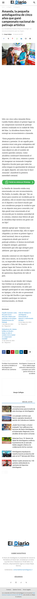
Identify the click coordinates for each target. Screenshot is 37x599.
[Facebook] (4, 38)
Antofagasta (16, 7)
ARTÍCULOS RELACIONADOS (11, 402)
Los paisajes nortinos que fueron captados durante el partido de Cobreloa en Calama (23, 418)
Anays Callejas (8, 34)
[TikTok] (21, 583)
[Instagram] (16, 582)
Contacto (8, 589)
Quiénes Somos (17, 589)
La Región (9, 7)
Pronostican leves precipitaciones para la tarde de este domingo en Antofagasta (23, 409)
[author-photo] (18, 390)
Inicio (3, 7)
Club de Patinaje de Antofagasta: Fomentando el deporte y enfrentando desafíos (25, 316)
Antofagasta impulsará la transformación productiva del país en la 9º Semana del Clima (23, 454)
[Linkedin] (21, 38)
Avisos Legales (27, 589)
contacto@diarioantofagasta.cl (22, 570)
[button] (3, 2)
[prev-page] (3, 472)
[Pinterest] (12, 38)
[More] (30, 38)
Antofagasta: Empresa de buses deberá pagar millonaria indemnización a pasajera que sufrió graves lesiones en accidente (27, 368)
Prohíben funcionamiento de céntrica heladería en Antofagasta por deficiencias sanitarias (10, 366)
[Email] (26, 38)
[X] (8, 38)
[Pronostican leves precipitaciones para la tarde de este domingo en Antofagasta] (6, 409)
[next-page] (6, 472)
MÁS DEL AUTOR (27, 402)
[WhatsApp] (17, 38)
